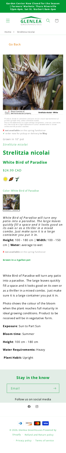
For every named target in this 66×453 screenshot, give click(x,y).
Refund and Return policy (39, 434)
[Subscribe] (54, 388)
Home (8, 31)
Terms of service (44, 440)
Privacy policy (23, 440)
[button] (8, 20)
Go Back (15, 44)
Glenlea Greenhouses (30, 429)
